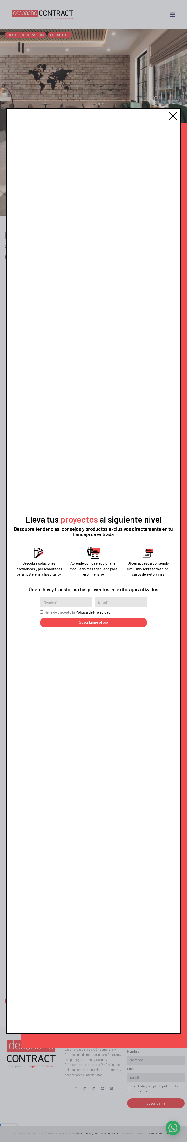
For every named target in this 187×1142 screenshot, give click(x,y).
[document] (93, 571)
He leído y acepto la (77, 612)
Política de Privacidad (93, 612)
